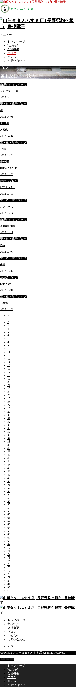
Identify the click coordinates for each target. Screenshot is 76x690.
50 (8, 481)
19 (8, 378)
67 (8, 537)
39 (8, 444)
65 (8, 531)
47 (8, 471)
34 (8, 428)
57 (8, 504)
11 (8, 352)
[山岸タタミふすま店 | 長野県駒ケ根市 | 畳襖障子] (38, 26)
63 (8, 524)
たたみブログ (9, 180)
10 (8, 348)
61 (8, 517)
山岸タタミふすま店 (13, 84)
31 (8, 418)
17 (8, 371)
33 (8, 424)
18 (8, 375)
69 (8, 544)
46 (8, 468)
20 (8, 381)
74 (8, 560)
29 (8, 411)
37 (8, 438)
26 (8, 401)
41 (8, 451)
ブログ (11, 53)
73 (8, 557)
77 (8, 570)
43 (8, 458)
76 (8, 567)
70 (8, 547)
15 (8, 365)
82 (8, 587)
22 (8, 388)
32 (8, 421)
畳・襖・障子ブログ (13, 103)
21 (8, 385)
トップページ (16, 41)
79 (8, 577)
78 (8, 574)
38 (8, 441)
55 (8, 497)
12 (8, 355)
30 (8, 415)
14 (8, 362)
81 (8, 584)
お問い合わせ (16, 60)
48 (8, 474)
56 (8, 501)
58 (8, 507)
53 (8, 491)
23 (8, 391)
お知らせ (13, 57)
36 (8, 434)
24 (8, 395)
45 (8, 464)
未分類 (4, 123)
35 (8, 431)
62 (8, 521)
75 (8, 564)
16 (8, 368)
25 (8, 398)
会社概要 (13, 49)
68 (8, 540)
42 (8, 454)
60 (8, 514)
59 (8, 511)
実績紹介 (13, 45)
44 (8, 461)
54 (8, 494)
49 (8, 478)
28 (8, 408)
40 (8, 448)
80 (8, 580)
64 (8, 527)
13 (8, 358)
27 (8, 405)
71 (8, 550)
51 (8, 484)
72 (8, 554)
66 (8, 534)
